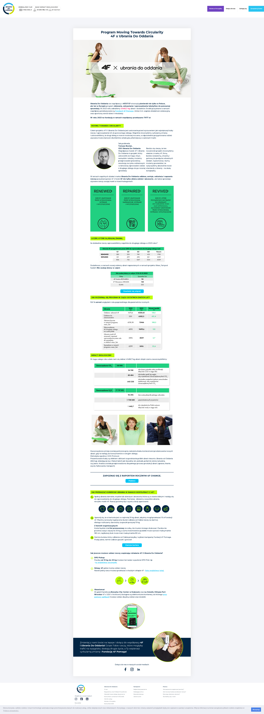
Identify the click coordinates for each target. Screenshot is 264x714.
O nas (106, 689)
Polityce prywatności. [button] (11, 711)
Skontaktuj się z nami (169, 696)
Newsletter (78, 703)
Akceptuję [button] (256, 709)
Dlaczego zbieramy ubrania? (171, 694)
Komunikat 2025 (109, 703)
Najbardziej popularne (140, 689)
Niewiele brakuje (138, 694)
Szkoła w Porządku (215, 8)
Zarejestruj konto (256, 8)
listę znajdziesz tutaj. (154, 571)
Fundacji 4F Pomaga (124, 111)
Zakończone (137, 696)
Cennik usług (108, 699)
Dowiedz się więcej (132, 291)
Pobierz (132, 481)
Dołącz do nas (230, 8)
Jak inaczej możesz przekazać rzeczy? (174, 692)
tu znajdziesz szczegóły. (106, 563)
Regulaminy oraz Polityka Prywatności (115, 692)
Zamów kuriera (132, 545)
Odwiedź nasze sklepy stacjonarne (114, 694)
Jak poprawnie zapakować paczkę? (173, 689)
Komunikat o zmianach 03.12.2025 (114, 696)
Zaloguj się (243, 8)
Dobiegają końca (138, 692)
